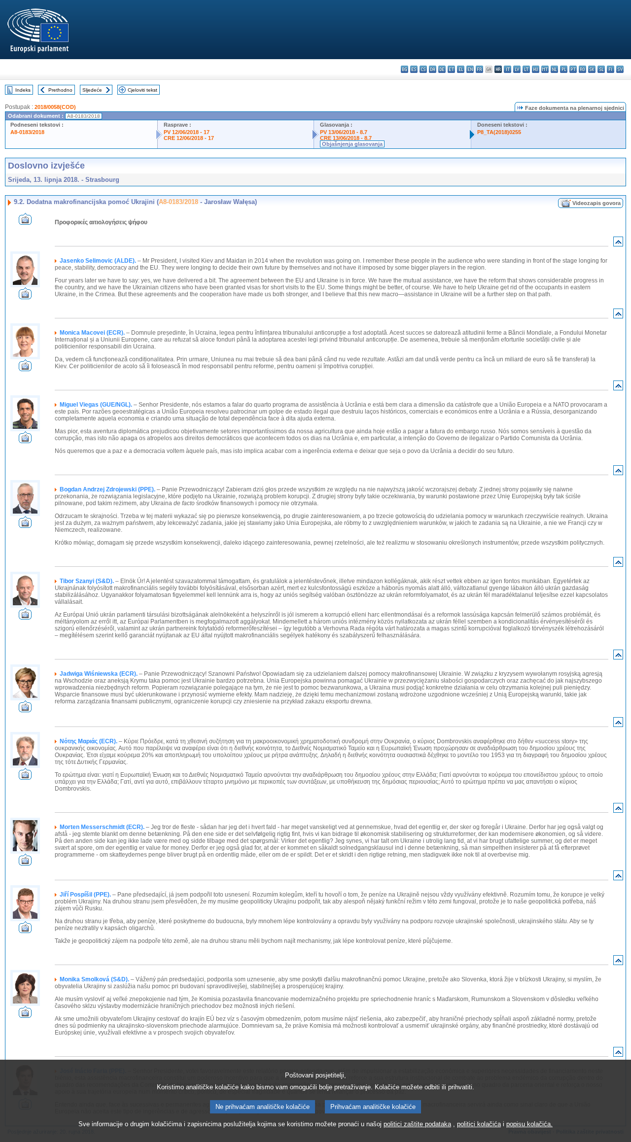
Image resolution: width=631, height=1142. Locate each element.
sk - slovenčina (592, 69)
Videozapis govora (596, 203)
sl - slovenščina (601, 69)
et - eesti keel (451, 69)
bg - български (404, 69)
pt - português (573, 69)
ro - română (582, 69)
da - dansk (432, 69)
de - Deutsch (442, 69)
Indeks (23, 90)
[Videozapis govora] (25, 222)
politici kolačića (479, 1124)
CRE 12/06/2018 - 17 (189, 138)
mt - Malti (545, 69)
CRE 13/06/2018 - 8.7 (346, 138)
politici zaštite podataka (417, 1124)
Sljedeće (92, 90)
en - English (470, 69)
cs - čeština (423, 69)
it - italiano (507, 69)
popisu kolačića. (529, 1124)
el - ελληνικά (460, 69)
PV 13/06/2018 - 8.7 (343, 132)
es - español (414, 69)
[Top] (618, 243)
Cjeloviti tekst (142, 90)
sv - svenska (620, 69)
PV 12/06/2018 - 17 (187, 132)
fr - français (479, 69)
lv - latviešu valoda (517, 69)
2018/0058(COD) (55, 107)
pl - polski (563, 69)
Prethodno (60, 90)
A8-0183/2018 (27, 132)
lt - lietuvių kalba (526, 69)
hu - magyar (535, 69)
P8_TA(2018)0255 (499, 132)
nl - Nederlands (554, 69)
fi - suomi (610, 69)
